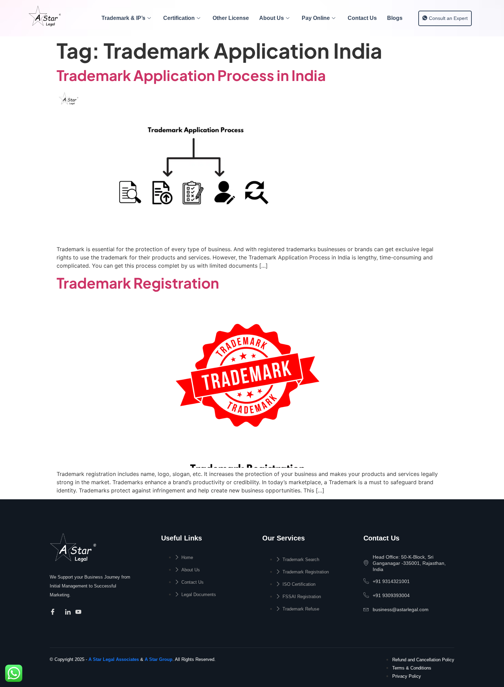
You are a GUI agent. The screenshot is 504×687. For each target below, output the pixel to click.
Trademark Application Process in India (191, 75)
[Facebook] (54, 612)
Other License (231, 18)
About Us (271, 18)
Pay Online (316, 18)
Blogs (395, 18)
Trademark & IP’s (123, 18)
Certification (179, 18)
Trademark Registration (138, 282)
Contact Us (362, 18)
